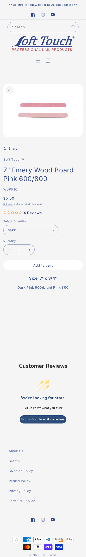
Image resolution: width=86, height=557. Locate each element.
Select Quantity (14, 221)
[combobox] (43, 27)
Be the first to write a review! (43, 419)
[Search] (73, 27)
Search (14, 461)
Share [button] (12, 148)
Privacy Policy (20, 491)
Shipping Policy (21, 471)
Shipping (8, 204)
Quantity (9, 241)
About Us (16, 451)
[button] (38, 60)
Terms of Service (22, 501)
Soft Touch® (49, 555)
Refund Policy (19, 481)
